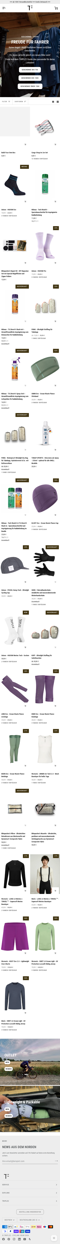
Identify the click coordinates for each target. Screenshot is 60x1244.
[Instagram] (14, 1239)
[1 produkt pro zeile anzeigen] (53, 102)
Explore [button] (6, 1193)
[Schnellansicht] (55, 765)
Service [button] (5, 1185)
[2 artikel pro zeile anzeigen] (57, 102)
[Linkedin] (19, 1239)
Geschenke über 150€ (30, 86)
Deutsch (8, 1220)
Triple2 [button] (5, 1201)
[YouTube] (24, 1239)
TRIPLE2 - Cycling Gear (14, 1235)
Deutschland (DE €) (28, 1220)
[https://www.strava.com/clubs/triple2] (30, 1239)
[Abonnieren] (55, 1161)
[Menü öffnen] (6, 8)
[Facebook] (3, 1239)
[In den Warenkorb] (25, 144)
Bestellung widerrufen (30, 1212)
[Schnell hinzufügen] (25, 201)
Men (7, 1062)
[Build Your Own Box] (15, 128)
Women (9, 1069)
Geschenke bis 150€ (30, 78)
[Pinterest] (9, 1239)
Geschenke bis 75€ (30, 70)
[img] (32, 893)
